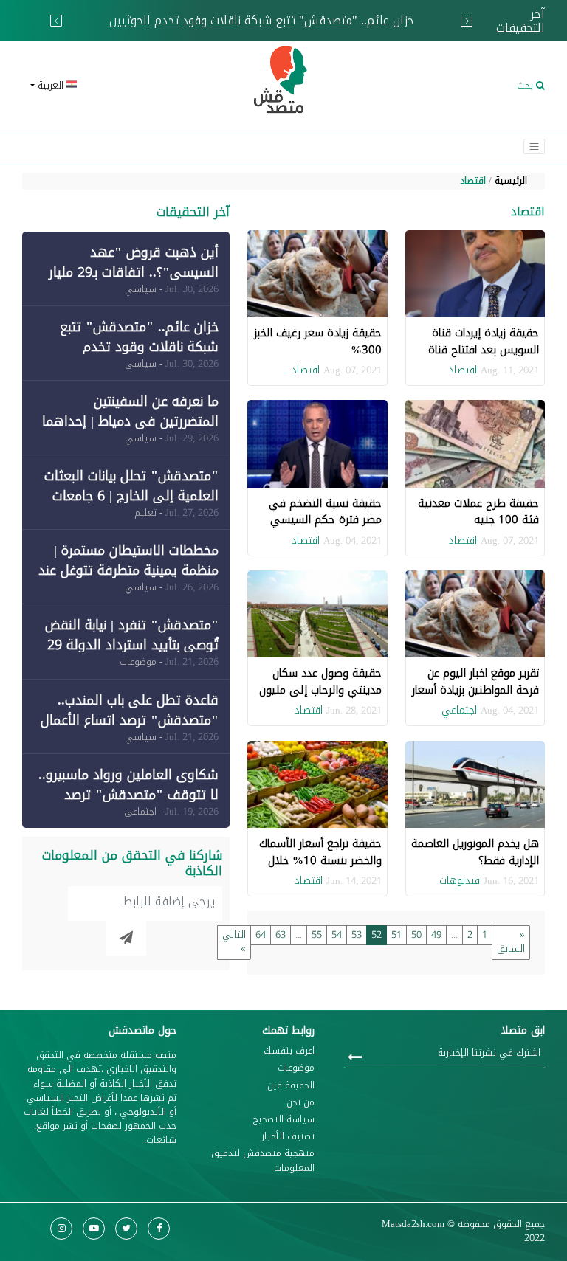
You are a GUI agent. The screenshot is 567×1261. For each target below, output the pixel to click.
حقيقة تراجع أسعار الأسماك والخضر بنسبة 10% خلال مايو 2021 (320, 860)
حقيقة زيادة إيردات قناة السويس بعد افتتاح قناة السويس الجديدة (483, 349)
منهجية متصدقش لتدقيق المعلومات (263, 1161)
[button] (106, 86)
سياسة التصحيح (284, 1120)
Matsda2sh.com (413, 1224)
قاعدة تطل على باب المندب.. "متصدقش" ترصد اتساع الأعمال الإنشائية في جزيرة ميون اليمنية (129, 720)
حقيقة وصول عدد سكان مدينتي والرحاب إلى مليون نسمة (320, 689)
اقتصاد (473, 181)
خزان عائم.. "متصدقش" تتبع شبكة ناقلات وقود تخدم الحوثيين (199, 18)
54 (336, 935)
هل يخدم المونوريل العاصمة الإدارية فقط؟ (475, 852)
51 (396, 935)
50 (416, 935)
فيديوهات (459, 881)
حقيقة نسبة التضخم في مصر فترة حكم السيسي (325, 512)
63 (280, 935)
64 (260, 935)
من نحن (300, 1103)
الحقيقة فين (291, 1086)
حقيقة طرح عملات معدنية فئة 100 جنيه (478, 512)
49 (436, 935)
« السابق (511, 942)
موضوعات (296, 1068)
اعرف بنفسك (289, 1051)
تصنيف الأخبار (288, 1137)
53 (356, 935)
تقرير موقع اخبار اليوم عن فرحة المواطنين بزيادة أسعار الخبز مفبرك (475, 689)
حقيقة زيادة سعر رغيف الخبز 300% (318, 341)
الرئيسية (511, 181)
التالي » (234, 942)
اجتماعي (459, 710)
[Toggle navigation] (534, 146)
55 (317, 935)
